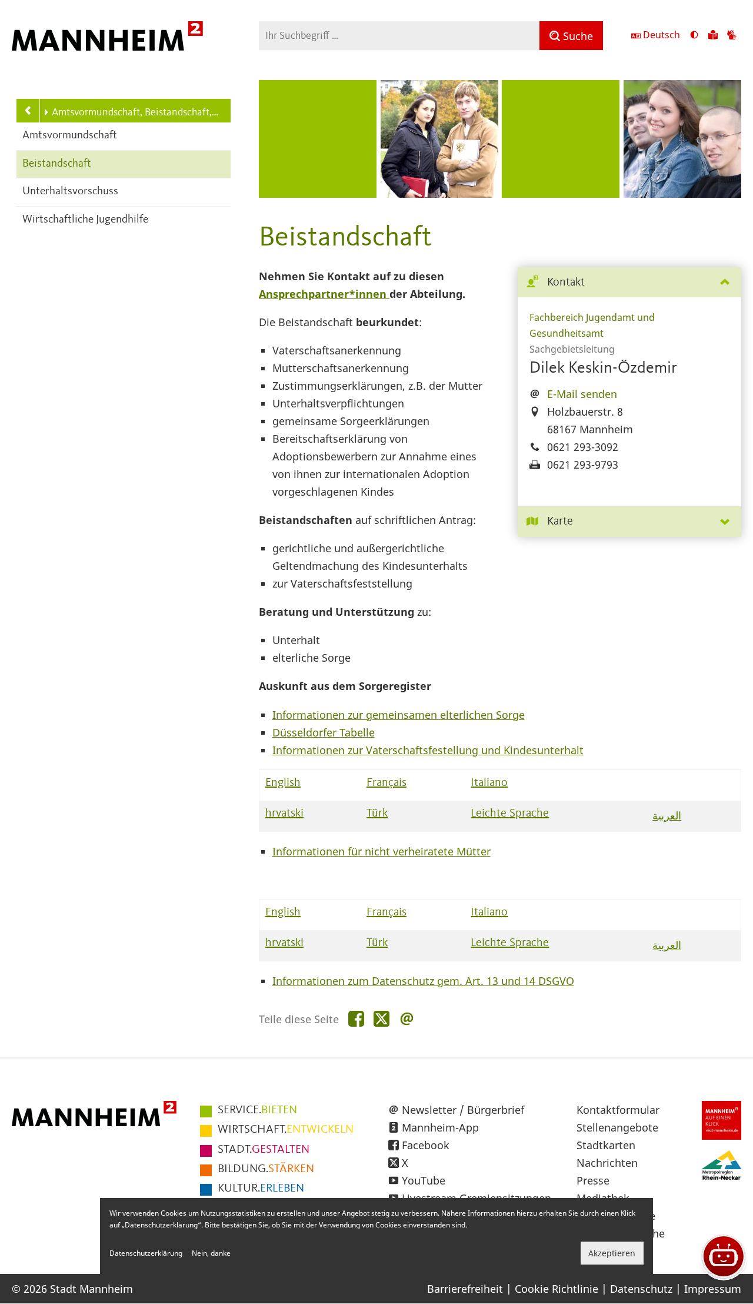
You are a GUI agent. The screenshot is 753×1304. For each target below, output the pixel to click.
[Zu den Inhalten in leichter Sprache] (713, 36)
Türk (377, 813)
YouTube (423, 1180)
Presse (593, 1180)
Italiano (489, 783)
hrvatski (284, 813)
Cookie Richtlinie (556, 1289)
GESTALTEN (263, 1150)
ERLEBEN (261, 1188)
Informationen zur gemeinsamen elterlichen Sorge (398, 715)
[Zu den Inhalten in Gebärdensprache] (732, 36)
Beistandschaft (56, 164)
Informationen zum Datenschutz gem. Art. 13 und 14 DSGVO (423, 981)
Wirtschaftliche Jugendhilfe (85, 219)
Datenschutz (641, 1289)
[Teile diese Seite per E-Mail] (407, 1019)
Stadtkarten (606, 1145)
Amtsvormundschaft (69, 135)
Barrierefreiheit (465, 1289)
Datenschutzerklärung (145, 1253)
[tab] (629, 282)
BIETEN (257, 1110)
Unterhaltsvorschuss (70, 191)
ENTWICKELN (286, 1130)
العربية (666, 815)
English (283, 783)
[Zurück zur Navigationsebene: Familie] (28, 110)
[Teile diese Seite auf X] (381, 1019)
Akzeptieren (611, 1253)
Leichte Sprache (510, 813)
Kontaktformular (618, 1110)
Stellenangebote (617, 1127)
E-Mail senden (582, 394)
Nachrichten (607, 1163)
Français (386, 783)
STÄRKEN (266, 1169)
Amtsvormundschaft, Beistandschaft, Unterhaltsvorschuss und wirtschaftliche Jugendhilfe (135, 112)
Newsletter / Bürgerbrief (463, 1110)
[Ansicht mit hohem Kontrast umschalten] (694, 36)
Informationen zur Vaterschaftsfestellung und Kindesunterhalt (428, 750)
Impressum (712, 1289)
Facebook (425, 1145)
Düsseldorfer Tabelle (323, 732)
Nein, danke (211, 1253)
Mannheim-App (440, 1127)
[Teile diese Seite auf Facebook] (356, 1019)
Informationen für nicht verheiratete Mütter (381, 851)
